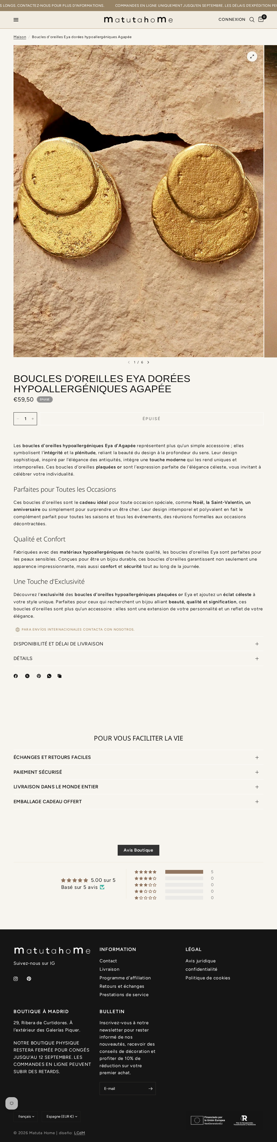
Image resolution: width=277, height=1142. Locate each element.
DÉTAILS (23, 658)
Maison (20, 37)
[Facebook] (17, 676)
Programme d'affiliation (125, 977)
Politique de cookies (208, 977)
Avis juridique (201, 960)
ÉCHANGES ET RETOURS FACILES (52, 757)
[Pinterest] (40, 676)
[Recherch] (252, 19)
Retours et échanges (122, 986)
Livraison (110, 969)
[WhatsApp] (50, 676)
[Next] (148, 362)
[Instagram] (19, 979)
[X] (28, 676)
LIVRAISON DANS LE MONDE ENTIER (56, 786)
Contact (108, 960)
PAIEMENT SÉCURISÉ (38, 772)
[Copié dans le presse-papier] (60, 676)
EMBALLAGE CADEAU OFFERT (48, 801)
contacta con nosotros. (109, 629)
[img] (88, 880)
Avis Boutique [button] (138, 850)
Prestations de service (124, 994)
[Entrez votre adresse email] (150, 1088)
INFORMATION (118, 949)
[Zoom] (252, 56)
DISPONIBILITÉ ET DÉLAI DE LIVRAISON (58, 644)
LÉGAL (194, 949)
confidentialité (201, 969)
